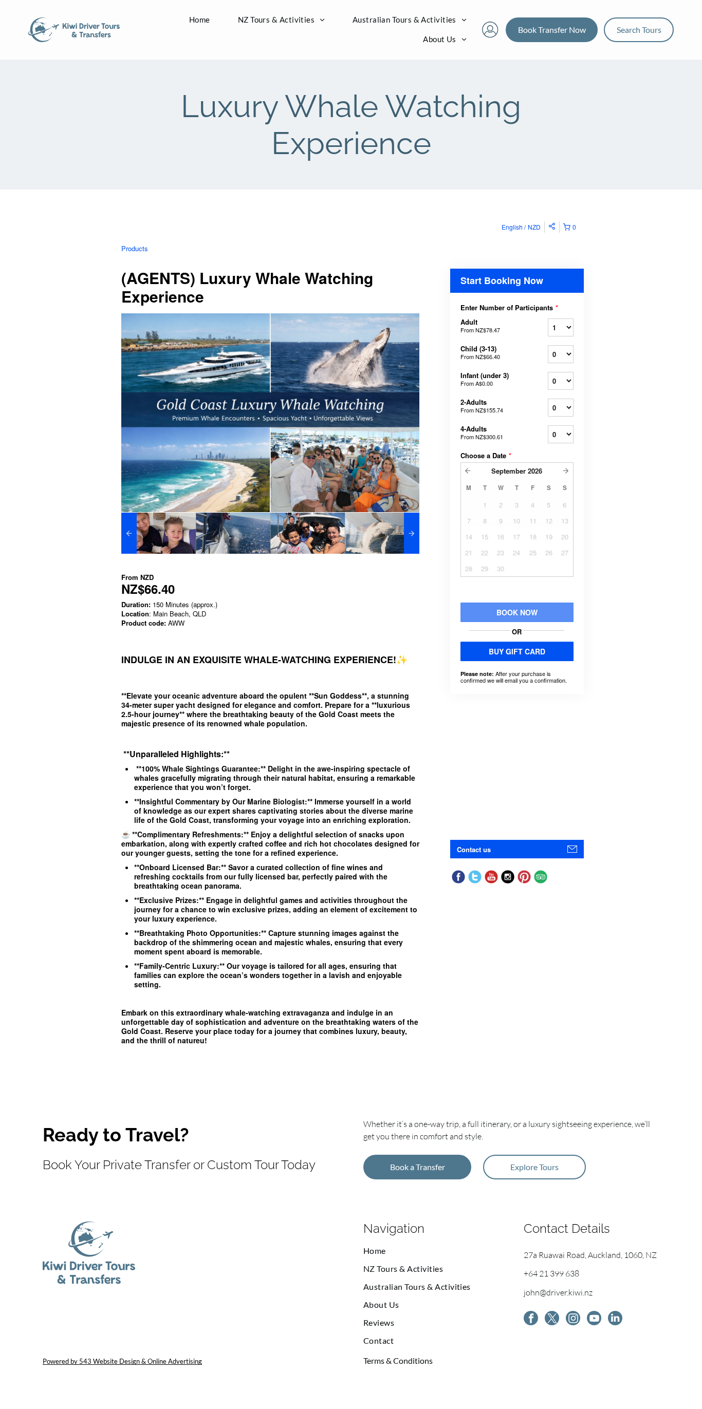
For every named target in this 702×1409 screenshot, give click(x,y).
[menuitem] (199, 20)
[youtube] (594, 1319)
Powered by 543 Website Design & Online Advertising (122, 1361)
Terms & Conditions (398, 1360)
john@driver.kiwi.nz (558, 1292)
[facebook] (531, 1319)
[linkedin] (615, 1319)
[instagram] (573, 1319)
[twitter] (552, 1319)
